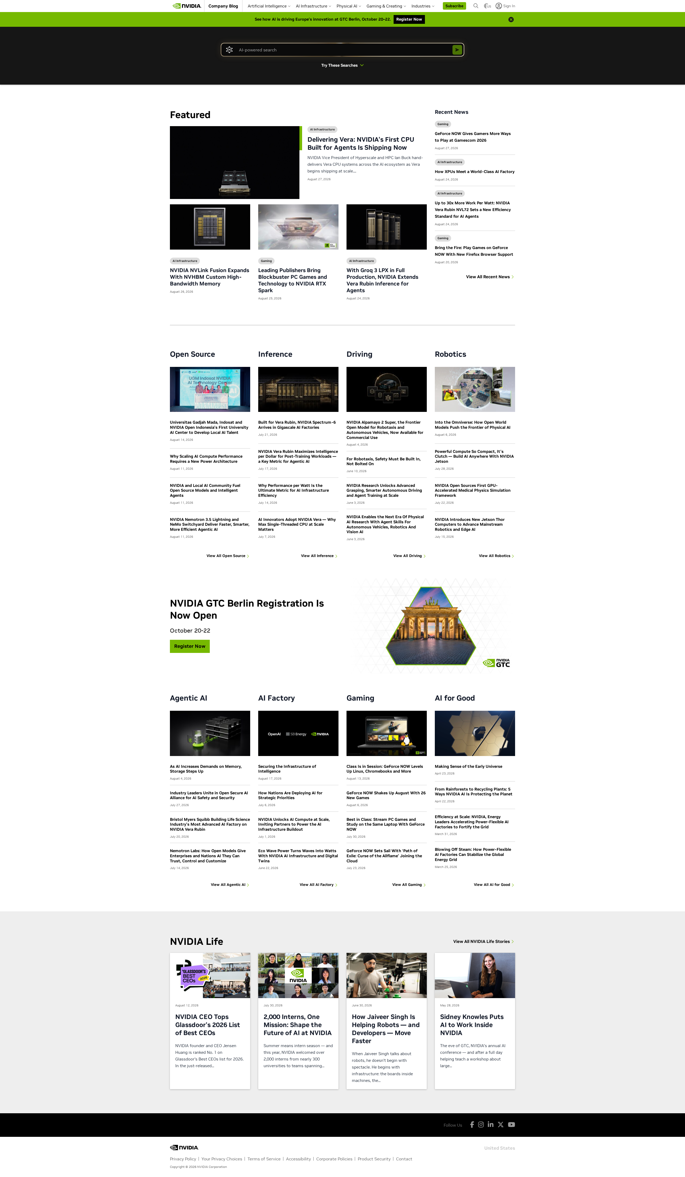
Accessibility (298, 1158)
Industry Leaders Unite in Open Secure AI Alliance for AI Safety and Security (209, 795)
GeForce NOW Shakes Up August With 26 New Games (386, 795)
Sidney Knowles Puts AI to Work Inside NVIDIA (472, 1025)
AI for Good (455, 698)
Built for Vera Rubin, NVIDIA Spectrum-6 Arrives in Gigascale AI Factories (297, 425)
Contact (404, 1158)
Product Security (374, 1158)
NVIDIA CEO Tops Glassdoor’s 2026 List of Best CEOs (207, 1025)
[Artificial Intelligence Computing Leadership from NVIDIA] (187, 6)
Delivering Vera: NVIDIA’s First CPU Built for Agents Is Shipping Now (360, 143)
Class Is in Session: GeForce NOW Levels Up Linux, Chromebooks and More (385, 769)
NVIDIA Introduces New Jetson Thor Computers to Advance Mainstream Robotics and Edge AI (470, 524)
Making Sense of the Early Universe (468, 766)
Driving (359, 354)
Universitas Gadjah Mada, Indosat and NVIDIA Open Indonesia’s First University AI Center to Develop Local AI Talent (209, 427)
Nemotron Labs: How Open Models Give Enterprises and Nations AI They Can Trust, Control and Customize (208, 855)
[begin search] (476, 6)
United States (499, 1147)
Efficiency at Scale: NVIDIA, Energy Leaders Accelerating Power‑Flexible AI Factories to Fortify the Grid (472, 821)
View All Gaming (407, 884)
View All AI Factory (317, 884)
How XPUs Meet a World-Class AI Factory (475, 171)
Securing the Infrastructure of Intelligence (287, 769)
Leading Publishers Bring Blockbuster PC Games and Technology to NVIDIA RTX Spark (292, 280)
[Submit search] (457, 50)
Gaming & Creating (384, 6)
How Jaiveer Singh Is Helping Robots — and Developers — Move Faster (386, 1029)
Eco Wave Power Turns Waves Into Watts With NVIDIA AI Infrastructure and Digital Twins (298, 855)
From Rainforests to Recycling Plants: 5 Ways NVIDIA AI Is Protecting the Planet (473, 792)
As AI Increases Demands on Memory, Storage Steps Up (206, 769)
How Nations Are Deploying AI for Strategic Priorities (290, 795)
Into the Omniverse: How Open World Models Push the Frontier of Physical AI (473, 425)
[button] (454, 6)
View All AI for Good (492, 884)
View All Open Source (226, 556)
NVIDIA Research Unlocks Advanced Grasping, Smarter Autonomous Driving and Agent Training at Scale (384, 490)
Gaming (266, 261)
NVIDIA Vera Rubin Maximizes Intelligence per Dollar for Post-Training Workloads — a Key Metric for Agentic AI (298, 456)
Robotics (450, 354)
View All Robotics (494, 556)
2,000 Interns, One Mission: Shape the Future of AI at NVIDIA (298, 1025)
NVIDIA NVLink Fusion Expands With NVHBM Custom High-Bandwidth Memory (209, 277)
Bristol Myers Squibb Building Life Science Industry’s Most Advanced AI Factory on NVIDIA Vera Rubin (210, 824)
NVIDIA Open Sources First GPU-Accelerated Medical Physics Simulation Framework (473, 490)
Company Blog (223, 6)
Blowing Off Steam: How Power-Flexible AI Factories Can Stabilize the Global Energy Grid (473, 854)
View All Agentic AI (228, 884)
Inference (275, 354)
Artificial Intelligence (267, 6)
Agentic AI (188, 698)
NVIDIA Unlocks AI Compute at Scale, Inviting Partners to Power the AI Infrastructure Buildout (294, 824)
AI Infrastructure (311, 6)
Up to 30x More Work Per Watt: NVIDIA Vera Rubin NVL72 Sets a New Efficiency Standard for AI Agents (473, 209)
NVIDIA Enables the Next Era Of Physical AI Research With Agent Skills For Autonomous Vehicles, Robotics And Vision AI (385, 524)
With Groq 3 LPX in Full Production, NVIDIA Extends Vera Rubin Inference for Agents (382, 280)
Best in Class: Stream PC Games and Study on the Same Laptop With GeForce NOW (386, 824)
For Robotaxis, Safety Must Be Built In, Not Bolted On (384, 461)
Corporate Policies (334, 1158)
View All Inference (317, 556)
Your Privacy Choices (221, 1158)
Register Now (190, 646)
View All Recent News (488, 276)
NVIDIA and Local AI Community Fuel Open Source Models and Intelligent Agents (205, 490)
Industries (421, 6)
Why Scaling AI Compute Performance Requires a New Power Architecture (206, 459)
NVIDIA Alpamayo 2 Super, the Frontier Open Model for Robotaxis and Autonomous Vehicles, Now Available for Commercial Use (385, 430)
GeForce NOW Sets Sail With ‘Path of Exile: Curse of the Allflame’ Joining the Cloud (384, 855)
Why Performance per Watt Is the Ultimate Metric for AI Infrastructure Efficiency (293, 490)
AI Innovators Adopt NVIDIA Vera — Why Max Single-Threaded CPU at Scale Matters (297, 524)
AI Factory (276, 698)
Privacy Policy (183, 1158)
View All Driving (407, 556)
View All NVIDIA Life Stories (481, 941)
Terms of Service (264, 1158)
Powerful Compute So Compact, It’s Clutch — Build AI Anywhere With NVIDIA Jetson (474, 456)
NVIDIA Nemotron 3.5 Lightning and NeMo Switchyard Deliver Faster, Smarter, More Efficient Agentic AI (209, 524)
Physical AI (347, 6)
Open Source (192, 354)
